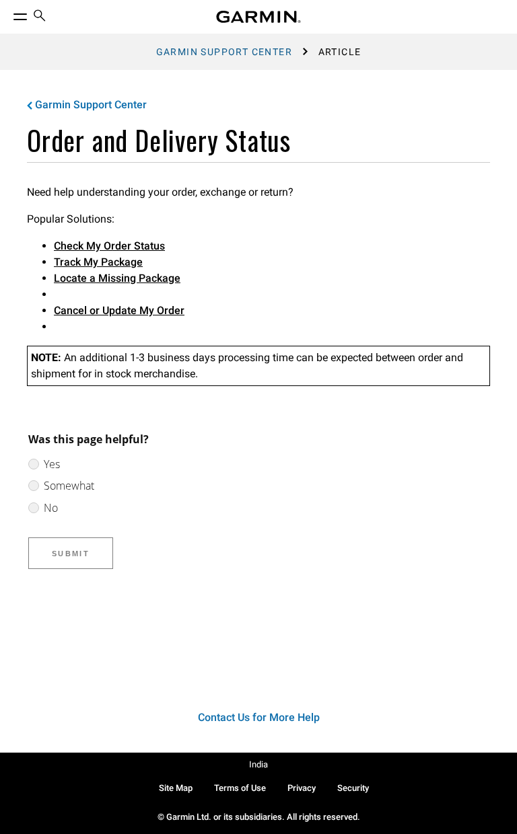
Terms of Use (240, 788)
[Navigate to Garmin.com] (258, 17)
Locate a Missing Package (117, 278)
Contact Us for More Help (259, 717)
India (258, 764)
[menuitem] (40, 17)
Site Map (176, 788)
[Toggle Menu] (8, 13)
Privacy (301, 788)
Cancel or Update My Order (119, 310)
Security (353, 788)
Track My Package (98, 262)
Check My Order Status (109, 245)
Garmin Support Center (224, 51)
